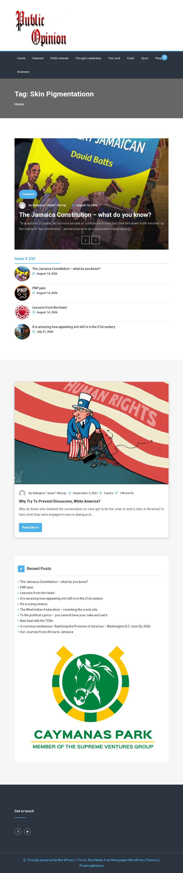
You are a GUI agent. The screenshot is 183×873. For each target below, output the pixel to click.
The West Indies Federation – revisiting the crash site (58, 609)
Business (23, 71)
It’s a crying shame (33, 604)
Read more (30, 527)
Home (21, 58)
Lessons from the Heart (49, 307)
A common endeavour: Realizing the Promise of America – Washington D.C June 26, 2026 (85, 626)
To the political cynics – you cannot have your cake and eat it (63, 615)
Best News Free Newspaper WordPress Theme (122, 860)
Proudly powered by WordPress (51, 860)
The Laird (114, 58)
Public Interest (59, 58)
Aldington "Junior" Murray (49, 205)
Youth (130, 58)
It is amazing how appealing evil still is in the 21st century (73, 327)
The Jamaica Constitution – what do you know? (85, 214)
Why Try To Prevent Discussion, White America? (59, 501)
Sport (144, 58)
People (159, 58)
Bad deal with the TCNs (36, 621)
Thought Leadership (88, 58)
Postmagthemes (91, 865)
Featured (38, 58)
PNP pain (39, 288)
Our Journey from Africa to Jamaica (46, 632)
